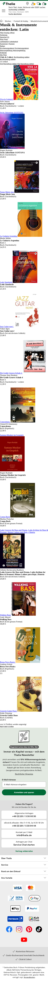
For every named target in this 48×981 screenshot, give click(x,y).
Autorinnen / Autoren (7, 44)
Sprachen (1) (4, 37)
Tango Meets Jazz (7, 192)
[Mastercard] (30, 888)
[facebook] (9, 929)
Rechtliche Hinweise (24, 774)
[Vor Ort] (27, 3)
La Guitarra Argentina (9, 236)
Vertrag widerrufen (24, 851)
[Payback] (15, 919)
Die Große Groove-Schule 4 (11, 373)
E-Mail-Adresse (9, 779)
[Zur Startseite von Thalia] (14, 3)
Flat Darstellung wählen (25, 64)
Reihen (2, 46)
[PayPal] (32, 908)
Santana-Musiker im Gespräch (12, 435)
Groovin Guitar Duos (8, 711)
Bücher (8, 21)
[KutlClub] (34, 919)
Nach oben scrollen (7, 727)
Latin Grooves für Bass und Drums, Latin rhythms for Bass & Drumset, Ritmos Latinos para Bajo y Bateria (24, 531)
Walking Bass (5, 615)
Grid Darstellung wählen (8, 64)
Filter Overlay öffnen (7, 33)
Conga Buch (5, 517)
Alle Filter (3, 55)
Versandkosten (29, 977)
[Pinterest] (29, 929)
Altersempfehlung (6, 51)
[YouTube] (24, 940)
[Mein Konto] (32, 3)
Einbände (3, 53)
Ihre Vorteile (6, 877)
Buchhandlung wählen (21, 57)
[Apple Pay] (15, 908)
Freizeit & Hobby (21, 21)
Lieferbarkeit (4, 42)
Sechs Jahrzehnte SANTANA (11, 113)
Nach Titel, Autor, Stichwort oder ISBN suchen (26, 7)
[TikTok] (39, 929)
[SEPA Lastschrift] (16, 898)
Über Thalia (6, 858)
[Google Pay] (34, 898)
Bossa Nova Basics (8, 662)
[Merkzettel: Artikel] (38, 3)
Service (4, 864)
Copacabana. (5, 422)
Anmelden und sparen (24, 792)
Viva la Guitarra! (7, 99)
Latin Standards (6, 282)
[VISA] (17, 888)
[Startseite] (1, 21)
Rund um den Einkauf (10, 871)
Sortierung (3, 35)
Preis (2, 39)
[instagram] (19, 929)
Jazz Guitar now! (7, 326)
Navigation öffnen (4, 11)
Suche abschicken (15, 14)
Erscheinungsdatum (7, 48)
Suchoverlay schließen (16, 10)
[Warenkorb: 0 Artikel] (43, 3)
